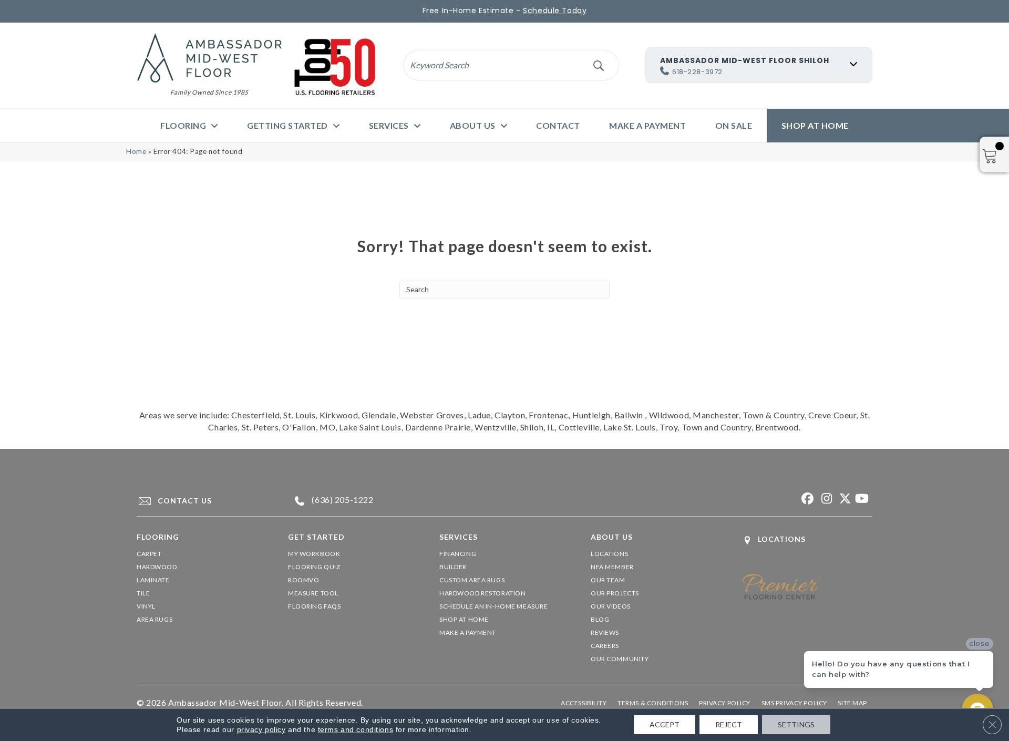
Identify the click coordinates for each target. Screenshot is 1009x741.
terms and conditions (355, 729)
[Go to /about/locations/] (807, 540)
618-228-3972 (697, 72)
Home (136, 151)
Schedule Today (554, 10)
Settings (796, 724)
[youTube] (861, 499)
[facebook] (806, 499)
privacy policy (261, 729)
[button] (598, 64)
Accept (664, 724)
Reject (728, 724)
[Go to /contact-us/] (203, 501)
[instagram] (824, 499)
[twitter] (843, 499)
